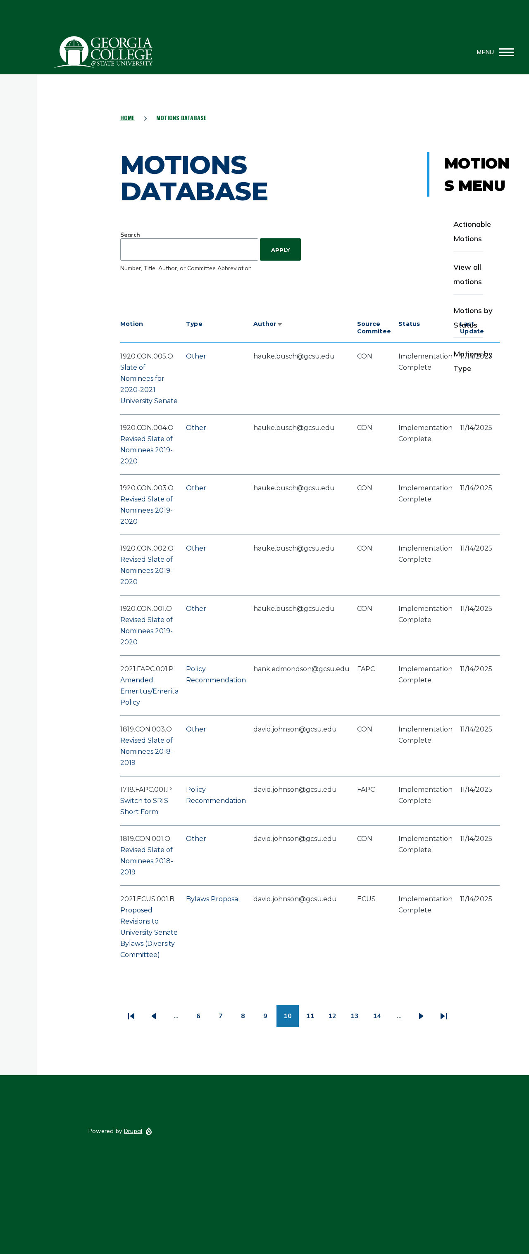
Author (268, 324)
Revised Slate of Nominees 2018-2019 (146, 751)
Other (196, 356)
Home (127, 117)
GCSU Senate (103, 52)
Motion (131, 324)
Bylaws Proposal (213, 899)
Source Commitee (374, 327)
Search (130, 234)
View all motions (467, 274)
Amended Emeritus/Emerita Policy (149, 691)
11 (313, 1019)
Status (409, 324)
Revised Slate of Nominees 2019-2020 (146, 450)
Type (194, 324)
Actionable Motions (472, 231)
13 (358, 1019)
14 (380, 1019)
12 (335, 1019)
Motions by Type (473, 361)
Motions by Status (473, 318)
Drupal (133, 1131)
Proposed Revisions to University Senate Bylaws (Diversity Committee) (149, 932)
